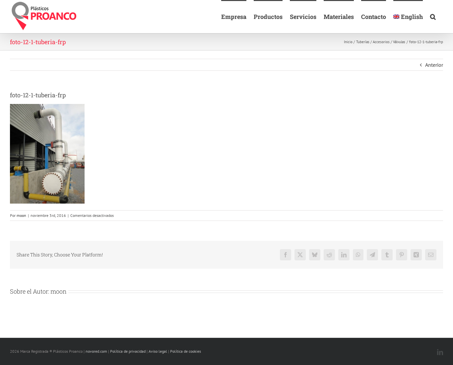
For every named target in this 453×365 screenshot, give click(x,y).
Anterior (434, 64)
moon (21, 215)
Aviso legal (158, 351)
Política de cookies (185, 351)
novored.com (96, 351)
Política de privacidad (128, 351)
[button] (433, 16)
